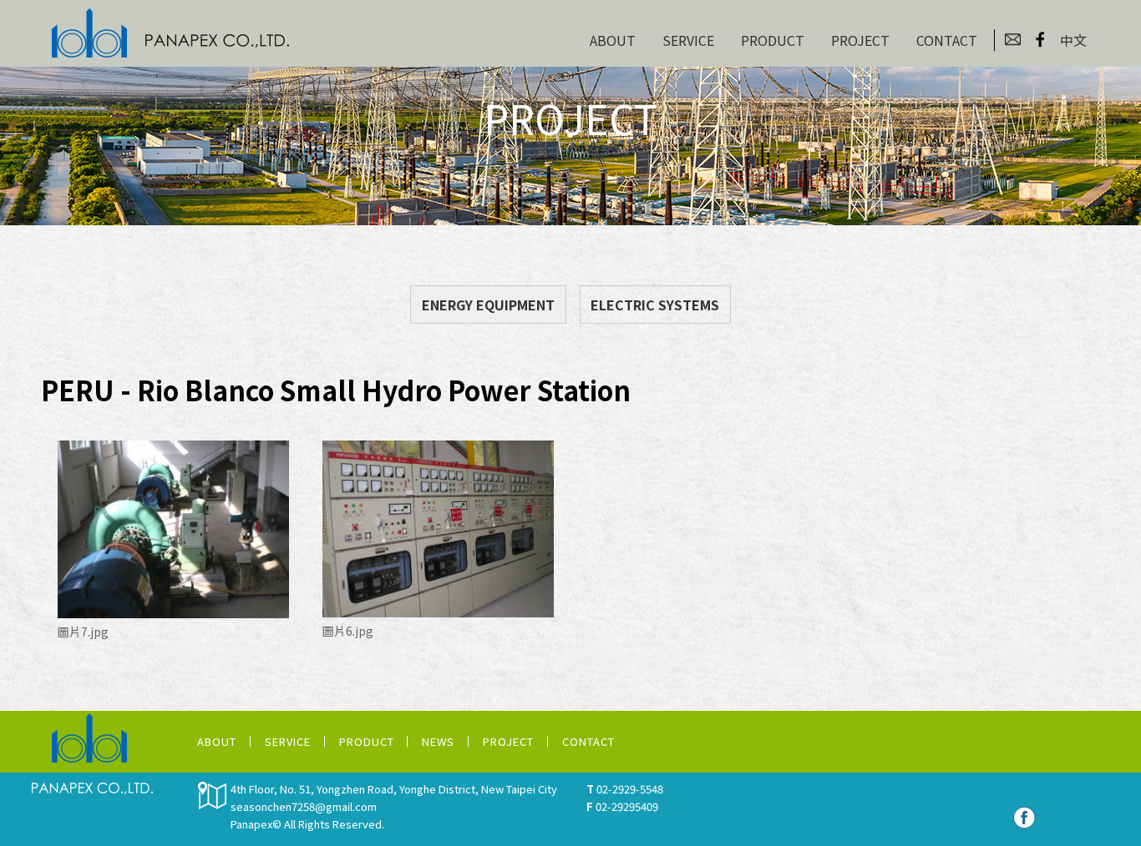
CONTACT (946, 40)
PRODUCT (772, 40)
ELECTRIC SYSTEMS (655, 305)
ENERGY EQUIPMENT (488, 305)
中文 (1073, 40)
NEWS (438, 741)
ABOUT (613, 40)
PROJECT (860, 40)
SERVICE (688, 40)
